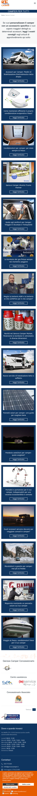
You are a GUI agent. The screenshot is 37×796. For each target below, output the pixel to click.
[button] (35, 3)
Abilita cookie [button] (26, 784)
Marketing (15, 793)
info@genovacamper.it (11, 767)
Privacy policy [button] (6, 780)
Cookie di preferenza (19, 791)
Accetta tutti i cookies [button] (10, 787)
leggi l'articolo (18, 81)
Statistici (6, 793)
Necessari (7, 791)
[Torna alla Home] (5, 3)
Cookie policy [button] (24, 778)
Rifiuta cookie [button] (10, 784)
